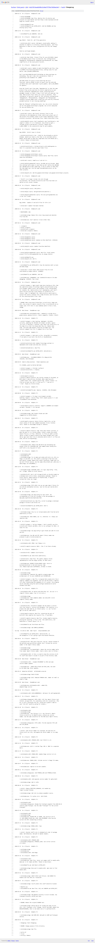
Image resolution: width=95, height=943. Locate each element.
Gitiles (8, 940)
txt (89, 940)
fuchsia (13, 7)
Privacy (13, 940)
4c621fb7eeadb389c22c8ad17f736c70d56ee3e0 (44, 7)
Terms (17, 940)
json (92, 940)
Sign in (92, 2)
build (63, 7)
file (41, 11)
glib (27, 7)
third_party (20, 7)
